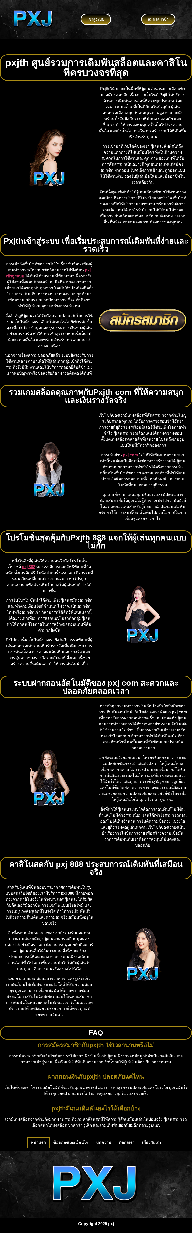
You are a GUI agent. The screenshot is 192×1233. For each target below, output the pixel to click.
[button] (96, 46)
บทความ (104, 1142)
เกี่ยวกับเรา (151, 1142)
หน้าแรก (38, 1142)
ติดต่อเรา (127, 1142)
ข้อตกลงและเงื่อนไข (71, 1142)
